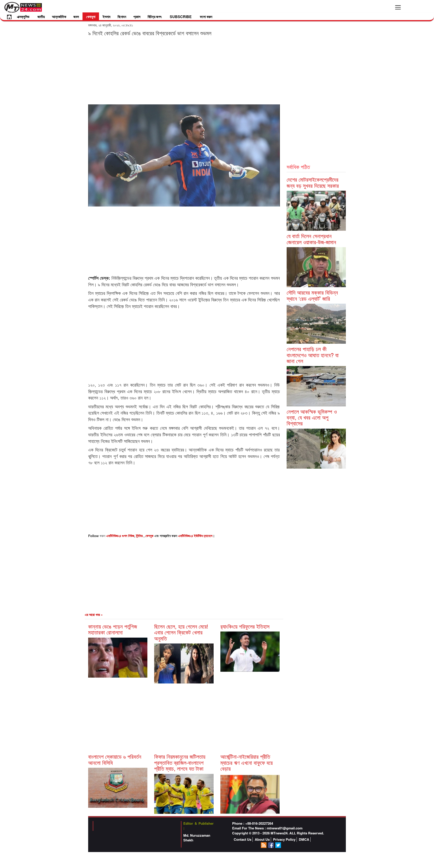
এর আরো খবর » (94, 614)
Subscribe (181, 16)
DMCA (304, 839)
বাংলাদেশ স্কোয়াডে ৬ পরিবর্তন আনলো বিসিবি (114, 759)
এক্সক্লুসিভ (23, 16)
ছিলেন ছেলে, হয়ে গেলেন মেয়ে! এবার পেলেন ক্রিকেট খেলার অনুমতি (181, 632)
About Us (262, 839)
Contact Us (242, 839)
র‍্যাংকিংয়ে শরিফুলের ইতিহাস (244, 626)
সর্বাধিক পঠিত (298, 167)
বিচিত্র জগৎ (155, 16)
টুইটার (140, 535)
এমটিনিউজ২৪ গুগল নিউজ (120, 535)
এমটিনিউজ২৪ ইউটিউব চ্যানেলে (195, 535)
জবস (76, 16)
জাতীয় (41, 16)
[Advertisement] (184, 70)
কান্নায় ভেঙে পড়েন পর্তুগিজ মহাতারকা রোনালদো (112, 629)
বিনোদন (122, 16)
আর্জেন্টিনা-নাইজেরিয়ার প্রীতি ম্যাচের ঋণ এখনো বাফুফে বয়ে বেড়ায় (246, 762)
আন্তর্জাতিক (59, 16)
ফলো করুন (206, 16)
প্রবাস (136, 16)
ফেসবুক (149, 535)
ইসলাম (106, 16)
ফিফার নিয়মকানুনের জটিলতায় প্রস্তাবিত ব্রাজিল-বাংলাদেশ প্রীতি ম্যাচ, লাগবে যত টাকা (179, 762)
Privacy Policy (284, 839)
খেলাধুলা (90, 16)
